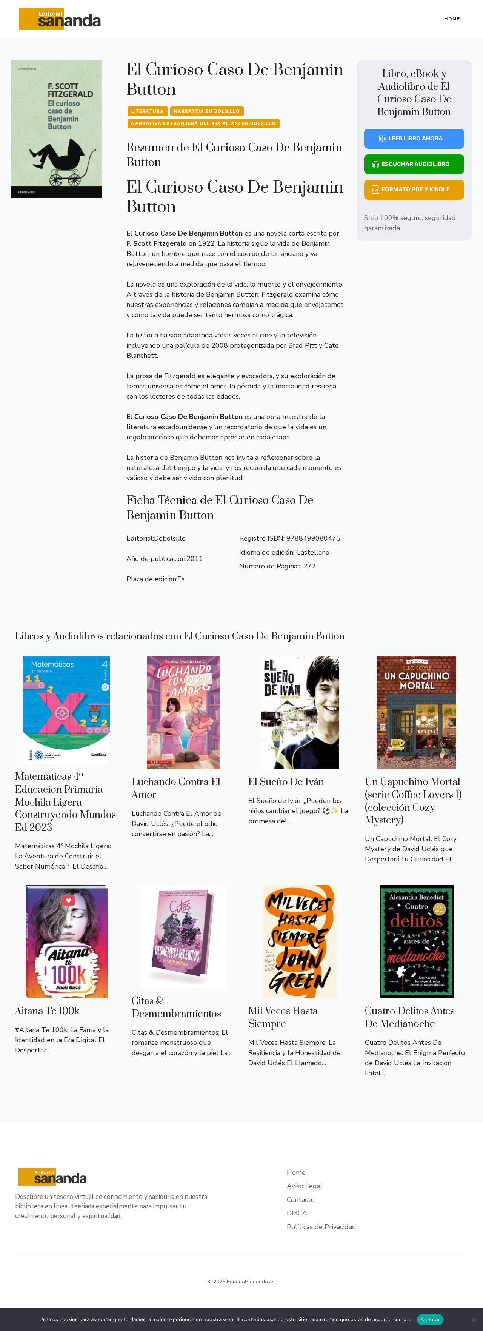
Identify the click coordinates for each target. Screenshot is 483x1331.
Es (181, 579)
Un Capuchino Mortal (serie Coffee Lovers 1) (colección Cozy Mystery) (413, 801)
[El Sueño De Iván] (300, 764)
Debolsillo (170, 538)
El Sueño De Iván (286, 782)
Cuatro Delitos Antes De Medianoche (410, 1018)
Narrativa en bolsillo (207, 111)
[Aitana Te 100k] (67, 993)
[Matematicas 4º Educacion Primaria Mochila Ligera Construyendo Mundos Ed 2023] (66, 758)
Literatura (147, 111)
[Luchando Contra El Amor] (183, 764)
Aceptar (430, 1319)
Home (452, 19)
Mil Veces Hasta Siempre (283, 1018)
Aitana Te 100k (47, 1011)
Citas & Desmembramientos (176, 1007)
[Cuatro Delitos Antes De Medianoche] (417, 993)
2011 (194, 558)
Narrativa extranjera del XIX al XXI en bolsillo (203, 123)
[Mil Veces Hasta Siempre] (300, 993)
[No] (473, 1319)
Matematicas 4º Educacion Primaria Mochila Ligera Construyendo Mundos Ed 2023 (65, 802)
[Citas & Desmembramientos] (183, 982)
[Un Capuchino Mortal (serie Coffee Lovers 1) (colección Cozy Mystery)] (416, 764)
